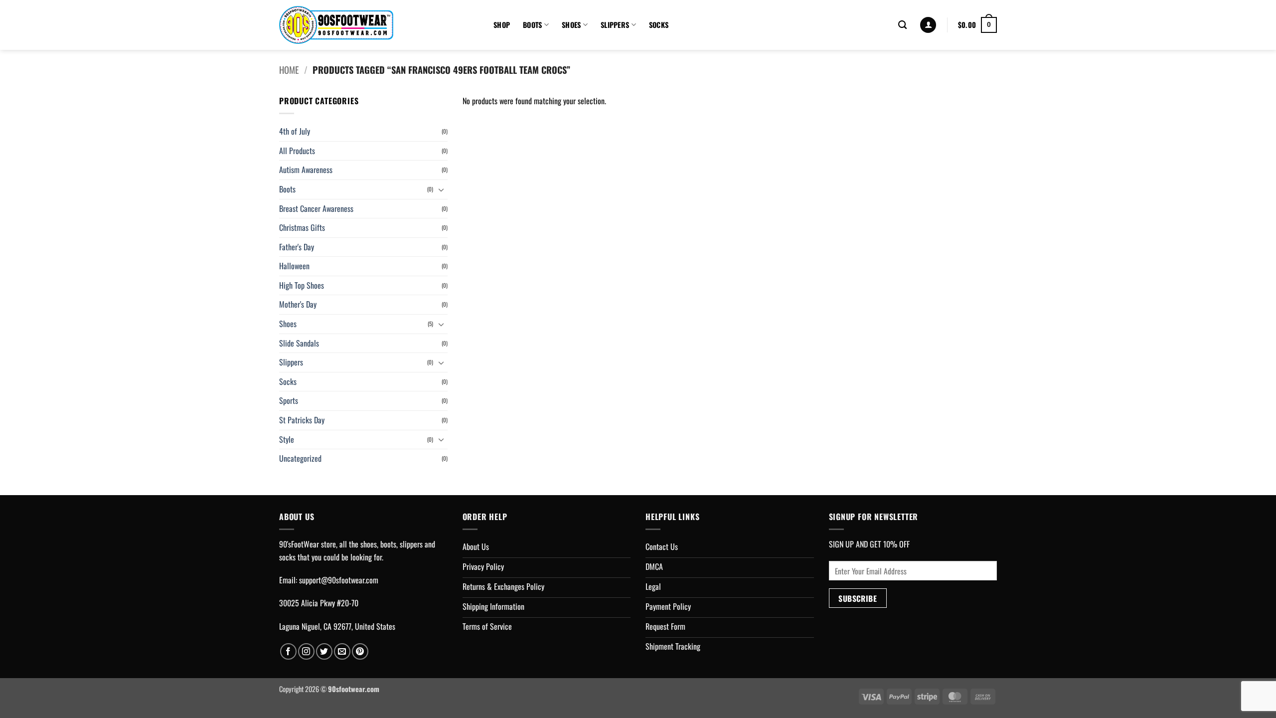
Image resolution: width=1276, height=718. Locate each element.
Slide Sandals (299, 343)
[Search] (902, 25)
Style (286, 439)
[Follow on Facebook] (288, 651)
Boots (532, 24)
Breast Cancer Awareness (316, 208)
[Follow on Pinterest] (360, 651)
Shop (501, 24)
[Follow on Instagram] (306, 651)
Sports (288, 400)
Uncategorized (300, 458)
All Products (297, 151)
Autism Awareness (305, 170)
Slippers (615, 24)
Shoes (571, 24)
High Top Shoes (301, 285)
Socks (658, 24)
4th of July (294, 131)
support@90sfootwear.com (338, 580)
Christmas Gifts (302, 227)
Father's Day (296, 247)
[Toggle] (442, 189)
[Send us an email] (342, 651)
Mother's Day (298, 304)
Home (289, 69)
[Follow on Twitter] (324, 651)
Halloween (294, 266)
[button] (928, 25)
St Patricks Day (301, 420)
